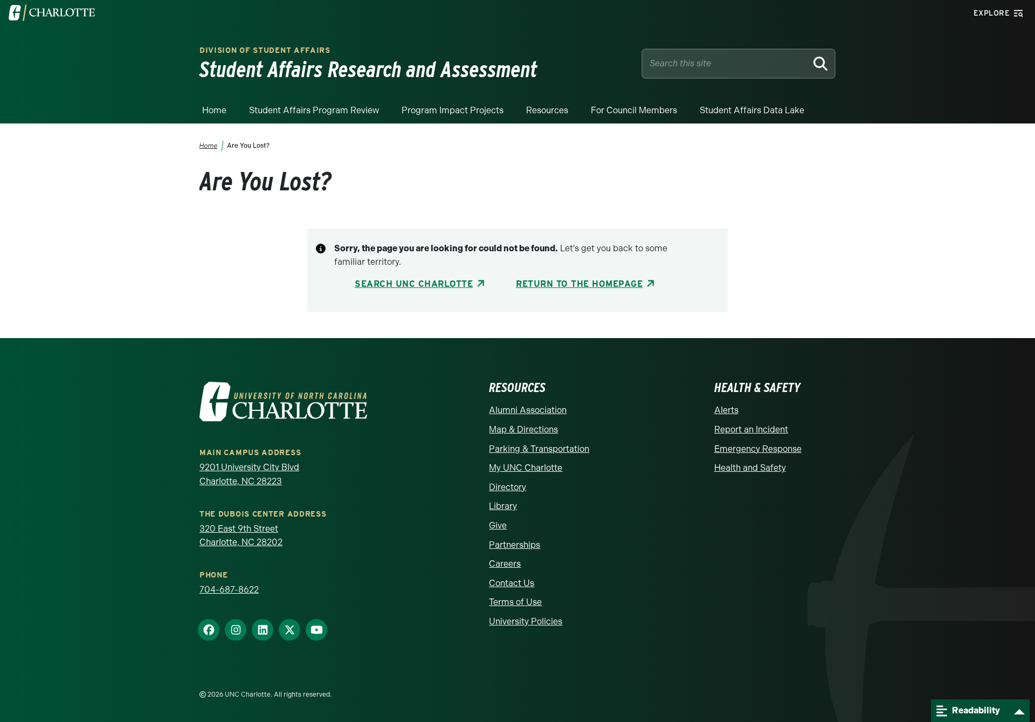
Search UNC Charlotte (414, 284)
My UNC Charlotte (525, 468)
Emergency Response (758, 449)
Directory (507, 487)
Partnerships (514, 545)
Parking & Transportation (539, 449)
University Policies (525, 621)
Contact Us (511, 583)
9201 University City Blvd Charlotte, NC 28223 (249, 474)
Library (503, 506)
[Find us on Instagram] (235, 630)
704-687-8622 (229, 590)
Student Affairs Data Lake (752, 110)
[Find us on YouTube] (316, 630)
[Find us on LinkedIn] (262, 630)
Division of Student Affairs (264, 50)
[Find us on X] (289, 630)
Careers (505, 564)
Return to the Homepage (579, 284)
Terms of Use (515, 602)
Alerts (726, 410)
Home (214, 110)
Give (498, 525)
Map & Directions (523, 429)
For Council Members (634, 110)
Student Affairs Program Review (314, 110)
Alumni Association (528, 410)
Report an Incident (751, 429)
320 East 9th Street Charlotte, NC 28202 (240, 536)
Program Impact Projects (452, 110)
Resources (547, 110)
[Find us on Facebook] (208, 630)
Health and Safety (750, 468)
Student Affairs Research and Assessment (368, 69)
